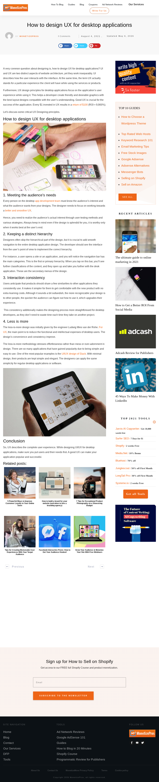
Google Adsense (132, 159)
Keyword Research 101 (137, 140)
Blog (6, 737)
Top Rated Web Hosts (136, 134)
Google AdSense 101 (71, 737)
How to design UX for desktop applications (79, 25)
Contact (8, 742)
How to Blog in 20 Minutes (74, 748)
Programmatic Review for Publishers (81, 759)
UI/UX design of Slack (74, 353)
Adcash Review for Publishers (134, 353)
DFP (6, 753)
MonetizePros (29, 36)
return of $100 (80, 104)
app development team (47, 201)
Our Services (12, 748)
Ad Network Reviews (70, 731)
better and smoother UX (18, 210)
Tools (6, 759)
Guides (61, 742)
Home (7, 731)
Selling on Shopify (133, 178)
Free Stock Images (134, 153)
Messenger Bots (132, 172)
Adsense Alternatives (135, 165)
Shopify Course (67, 753)
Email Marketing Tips (135, 146)
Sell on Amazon (131, 184)
